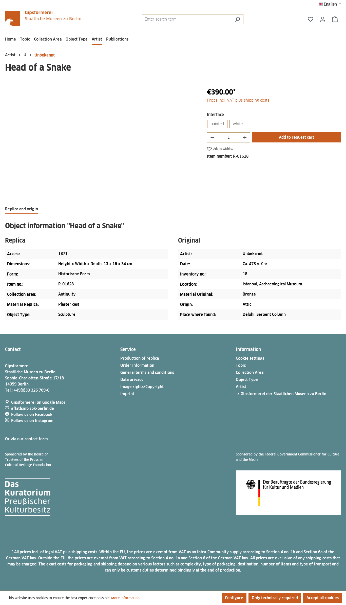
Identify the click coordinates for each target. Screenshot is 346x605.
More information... (126, 598)
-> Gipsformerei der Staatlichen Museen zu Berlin (281, 393)
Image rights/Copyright (142, 386)
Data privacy (131, 379)
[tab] (21, 209)
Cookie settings (250, 358)
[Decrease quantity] (212, 137)
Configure (234, 597)
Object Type (247, 379)
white (238, 123)
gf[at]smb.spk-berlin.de (32, 408)
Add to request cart (296, 137)
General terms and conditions (147, 372)
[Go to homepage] (43, 18)
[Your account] (323, 19)
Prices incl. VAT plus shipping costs (238, 100)
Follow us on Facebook (31, 414)
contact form (36, 438)
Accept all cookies (322, 597)
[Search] (237, 19)
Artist (241, 386)
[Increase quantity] (245, 137)
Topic (241, 365)
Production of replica (139, 358)
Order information (137, 365)
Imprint (127, 393)
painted (217, 123)
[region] (101, 141)
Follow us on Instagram (32, 420)
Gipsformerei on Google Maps (38, 402)
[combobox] (187, 19)
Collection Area (249, 372)
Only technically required (275, 597)
